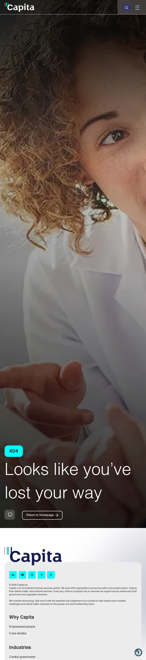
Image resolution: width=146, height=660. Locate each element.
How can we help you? (10, 515)
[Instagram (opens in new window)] (31, 575)
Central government (22, 657)
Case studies (17, 633)
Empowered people (22, 626)
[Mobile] (137, 7)
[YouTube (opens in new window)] (22, 575)
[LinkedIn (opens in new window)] (12, 575)
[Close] (126, 7)
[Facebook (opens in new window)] (41, 575)
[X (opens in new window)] (50, 575)
